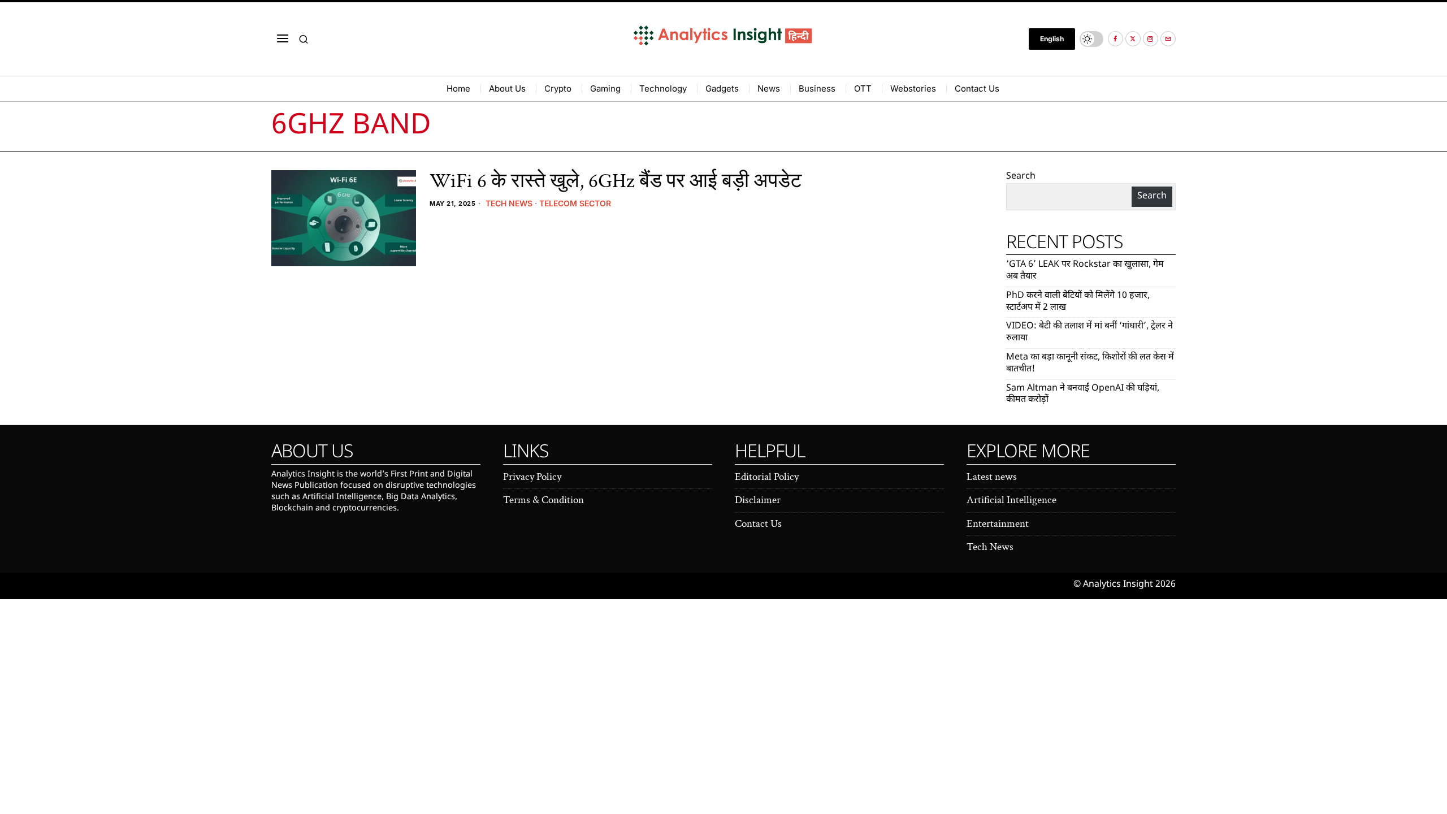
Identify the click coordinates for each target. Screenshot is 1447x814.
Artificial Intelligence (1011, 500)
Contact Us (758, 524)
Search (1021, 177)
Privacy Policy (532, 477)
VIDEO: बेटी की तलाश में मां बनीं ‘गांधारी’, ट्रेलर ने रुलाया (1089, 332)
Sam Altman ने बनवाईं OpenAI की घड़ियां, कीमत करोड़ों (1082, 394)
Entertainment (998, 524)
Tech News (509, 203)
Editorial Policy (767, 477)
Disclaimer (758, 500)
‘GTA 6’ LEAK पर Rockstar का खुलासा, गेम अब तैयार (1085, 271)
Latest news (992, 477)
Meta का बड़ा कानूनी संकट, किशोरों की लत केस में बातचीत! (1090, 363)
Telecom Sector (575, 203)
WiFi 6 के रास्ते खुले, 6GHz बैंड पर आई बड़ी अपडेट (616, 181)
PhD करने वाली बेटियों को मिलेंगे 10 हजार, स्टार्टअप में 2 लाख (1078, 302)
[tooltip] (1115, 38)
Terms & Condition (543, 500)
